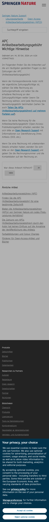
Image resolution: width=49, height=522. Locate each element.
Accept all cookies (25, 510)
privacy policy (18, 489)
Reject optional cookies (25, 517)
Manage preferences (12, 500)
